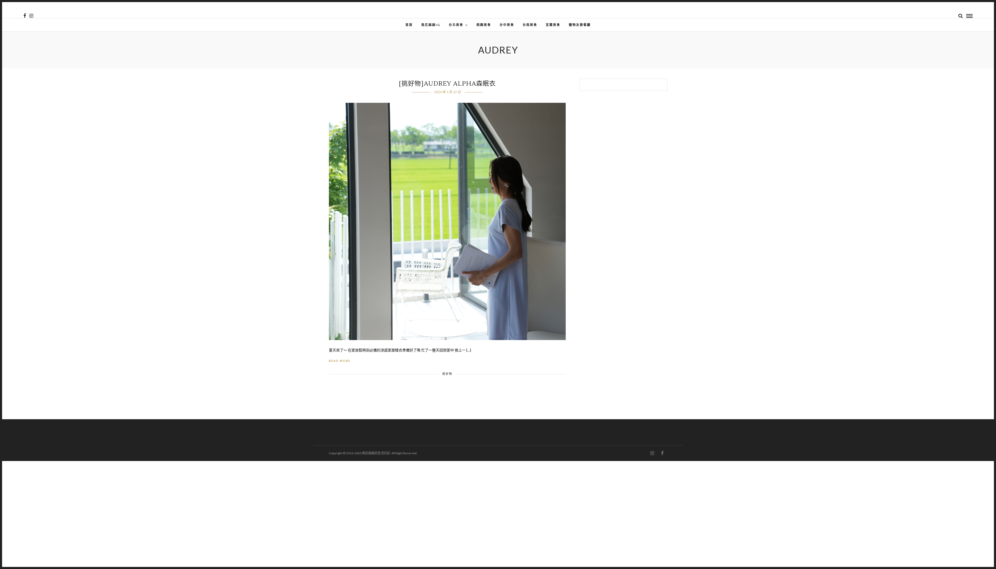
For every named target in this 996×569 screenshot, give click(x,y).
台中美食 (507, 25)
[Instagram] (31, 15)
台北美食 (456, 25)
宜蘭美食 (553, 25)
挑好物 (447, 373)
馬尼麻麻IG (430, 25)
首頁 (409, 25)
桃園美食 (483, 25)
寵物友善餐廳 (580, 25)
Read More (339, 360)
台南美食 (530, 25)
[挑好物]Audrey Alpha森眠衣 (447, 84)
